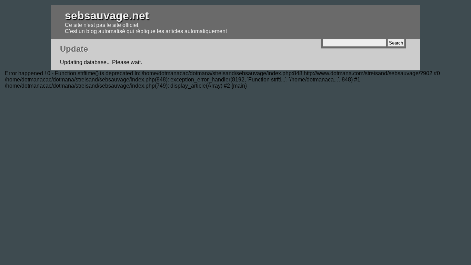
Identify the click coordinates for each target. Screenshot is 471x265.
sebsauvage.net (107, 15)
